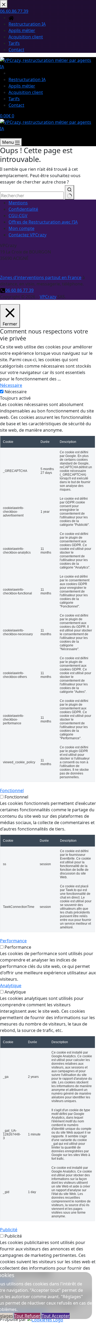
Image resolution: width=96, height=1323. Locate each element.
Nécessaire (16, 392)
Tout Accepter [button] (56, 1316)
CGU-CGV (18, 215)
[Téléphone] (2, 135)
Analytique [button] (10, 985)
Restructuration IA (27, 79)
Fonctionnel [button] (12, 790)
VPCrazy (48, 297)
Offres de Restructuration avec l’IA (43, 222)
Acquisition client (26, 92)
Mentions (18, 203)
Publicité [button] (8, 1230)
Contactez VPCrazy (27, 235)
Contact (16, 105)
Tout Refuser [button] (27, 1316)
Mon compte (21, 228)
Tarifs (14, 99)
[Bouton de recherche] (69, 192)
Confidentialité (23, 209)
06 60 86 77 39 (19, 290)
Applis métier (22, 86)
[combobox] (32, 196)
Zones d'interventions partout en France (40, 277)
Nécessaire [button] (11, 385)
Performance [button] (13, 941)
